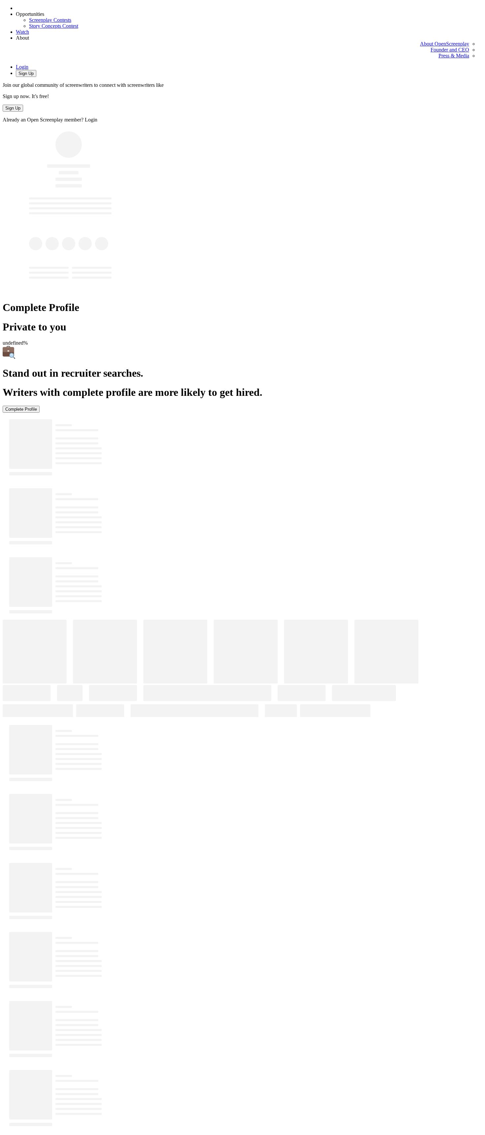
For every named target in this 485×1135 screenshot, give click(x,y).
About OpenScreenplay (444, 44)
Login (22, 67)
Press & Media (453, 55)
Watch (22, 32)
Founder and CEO (450, 49)
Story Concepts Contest (53, 26)
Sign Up (26, 73)
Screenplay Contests (50, 20)
